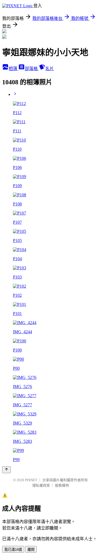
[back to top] (6, 469)
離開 (30, 550)
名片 (49, 68)
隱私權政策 (41, 485)
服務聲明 (62, 485)
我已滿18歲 (13, 550)
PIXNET (31, 480)
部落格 (32, 68)
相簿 (13, 68)
